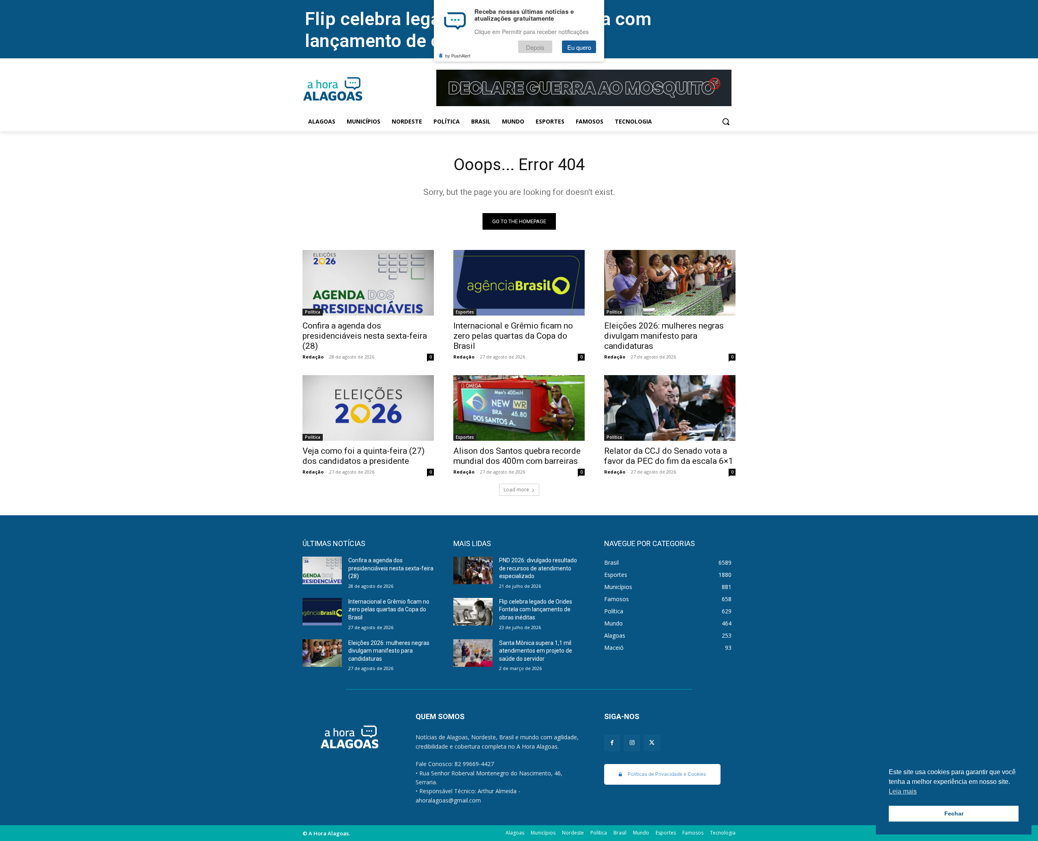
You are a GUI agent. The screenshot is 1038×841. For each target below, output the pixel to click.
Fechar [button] (953, 813)
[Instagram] (632, 743)
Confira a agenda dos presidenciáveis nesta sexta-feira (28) (364, 336)
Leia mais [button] (903, 791)
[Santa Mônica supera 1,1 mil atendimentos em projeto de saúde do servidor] (473, 653)
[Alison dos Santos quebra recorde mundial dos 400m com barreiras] (519, 408)
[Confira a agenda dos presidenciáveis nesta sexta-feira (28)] (368, 283)
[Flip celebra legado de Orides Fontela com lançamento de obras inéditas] (473, 611)
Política (312, 312)
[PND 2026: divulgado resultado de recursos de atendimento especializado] (473, 570)
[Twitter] (652, 743)
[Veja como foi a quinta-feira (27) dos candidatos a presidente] (368, 408)
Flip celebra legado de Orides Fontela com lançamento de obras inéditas (535, 609)
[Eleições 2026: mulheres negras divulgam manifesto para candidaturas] (670, 283)
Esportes (465, 312)
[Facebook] (612, 743)
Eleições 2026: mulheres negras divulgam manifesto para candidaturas (664, 336)
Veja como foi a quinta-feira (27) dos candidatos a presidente (363, 456)
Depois (535, 47)
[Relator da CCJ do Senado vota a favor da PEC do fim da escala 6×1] (670, 408)
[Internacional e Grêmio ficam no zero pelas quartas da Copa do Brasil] (519, 283)
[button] (726, 121)
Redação (313, 357)
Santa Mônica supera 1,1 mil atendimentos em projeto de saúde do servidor (535, 651)
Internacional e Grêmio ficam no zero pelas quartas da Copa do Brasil (513, 336)
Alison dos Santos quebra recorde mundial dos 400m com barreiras (517, 456)
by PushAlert (457, 56)
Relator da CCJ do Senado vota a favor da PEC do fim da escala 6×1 (668, 456)
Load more (516, 489)
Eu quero (579, 47)
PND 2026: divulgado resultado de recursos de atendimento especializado (538, 568)
